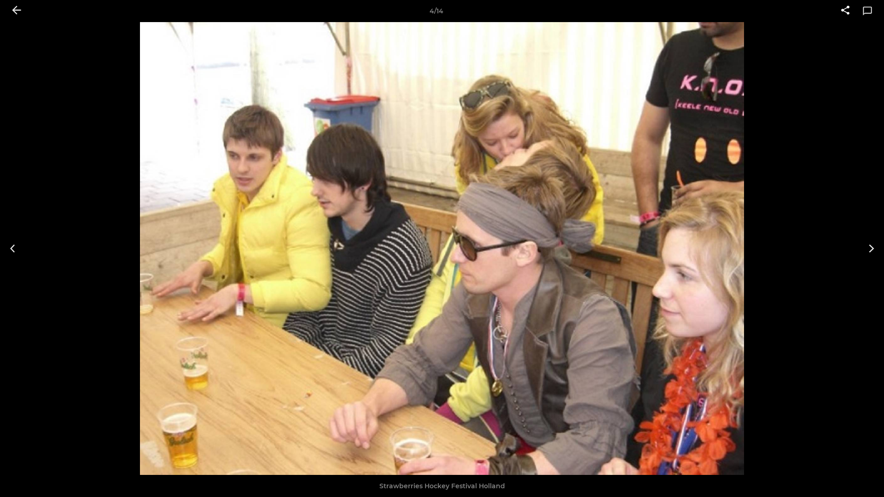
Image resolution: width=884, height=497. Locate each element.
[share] (845, 11)
